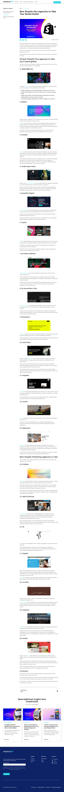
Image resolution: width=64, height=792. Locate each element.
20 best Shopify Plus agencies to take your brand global (8, 12)
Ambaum (22, 626)
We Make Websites (24, 273)
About (36, 1)
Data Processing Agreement (56, 787)
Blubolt (21, 123)
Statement (22, 445)
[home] (8, 2)
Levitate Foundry (23, 602)
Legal (42, 761)
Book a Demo (57, 2)
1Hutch (21, 418)
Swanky (21, 151)
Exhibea (21, 481)
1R (20, 543)
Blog (21, 1)
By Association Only (24, 305)
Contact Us (33, 760)
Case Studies (25, 1)
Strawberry (22, 334)
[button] (17, 2)
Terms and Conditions (40, 787)
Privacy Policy (33, 787)
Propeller (22, 391)
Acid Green (30, 358)
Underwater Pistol (30, 183)
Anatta (28, 655)
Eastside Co (26, 86)
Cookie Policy (48, 787)
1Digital (21, 577)
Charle (21, 241)
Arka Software (23, 513)
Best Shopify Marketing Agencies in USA (8, 17)
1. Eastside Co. (5, 14)
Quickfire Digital (23, 210)
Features (32, 758)
